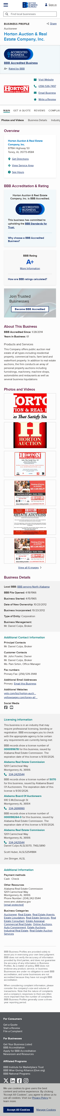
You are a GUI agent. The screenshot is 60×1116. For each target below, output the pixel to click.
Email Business (47, 92)
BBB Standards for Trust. (27, 225)
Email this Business (25, 684)
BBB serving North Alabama (33, 587)
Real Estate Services (38, 918)
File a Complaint (12, 1031)
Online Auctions (42, 924)
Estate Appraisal (35, 921)
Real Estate (24, 914)
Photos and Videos (12, 120)
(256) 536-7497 (47, 86)
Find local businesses (23, 14)
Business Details (37, 120)
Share (53, 23)
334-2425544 (16, 774)
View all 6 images (28, 567)
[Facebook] (6, 707)
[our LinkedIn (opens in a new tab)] (12, 1082)
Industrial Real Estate (16, 931)
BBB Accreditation (14, 1047)
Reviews (39, 110)
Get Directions (20, 158)
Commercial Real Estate (18, 924)
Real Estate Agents (43, 914)
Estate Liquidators (14, 918)
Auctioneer (10, 914)
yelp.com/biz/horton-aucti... (20, 693)
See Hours (18, 172)
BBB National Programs (16, 1074)
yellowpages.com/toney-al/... (21, 697)
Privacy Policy (40, 1098)
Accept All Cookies (18, 1110)
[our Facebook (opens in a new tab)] (19, 1082)
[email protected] (14, 905)
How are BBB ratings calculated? (27, 279)
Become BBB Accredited (30, 309)
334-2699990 (17, 808)
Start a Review (11, 1028)
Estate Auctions (36, 927)
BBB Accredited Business (21, 63)
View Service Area (23, 165)
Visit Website (46, 79)
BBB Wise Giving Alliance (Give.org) (24, 1070)
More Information (30, 268)
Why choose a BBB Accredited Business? (26, 239)
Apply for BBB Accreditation (19, 1051)
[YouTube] (11, 707)
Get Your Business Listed (17, 1044)
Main (6, 110)
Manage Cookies (46, 1109)
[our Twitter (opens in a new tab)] (6, 1082)
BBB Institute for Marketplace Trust (23, 1067)
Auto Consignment (15, 927)
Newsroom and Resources (18, 1054)
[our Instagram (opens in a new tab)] (26, 1082)
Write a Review (47, 99)
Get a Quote (22, 110)
